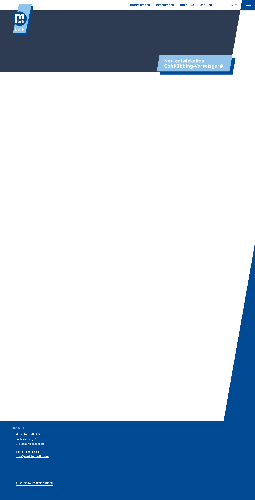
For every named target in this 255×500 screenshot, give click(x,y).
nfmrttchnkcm (33, 456)
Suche (221, 5)
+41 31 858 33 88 (27, 452)
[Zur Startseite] (22, 19)
